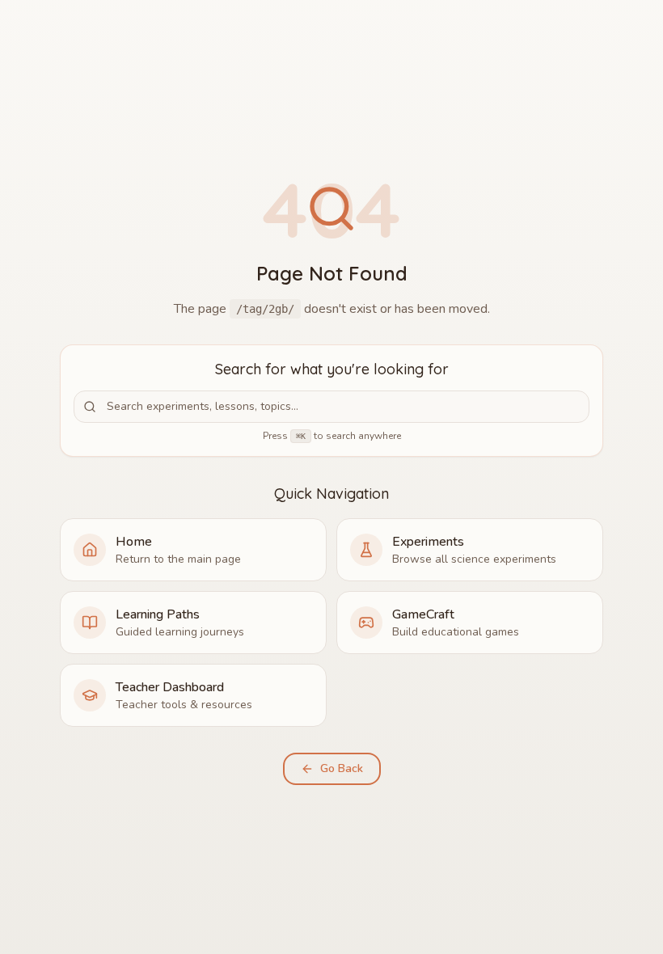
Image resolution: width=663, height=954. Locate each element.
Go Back (341, 768)
